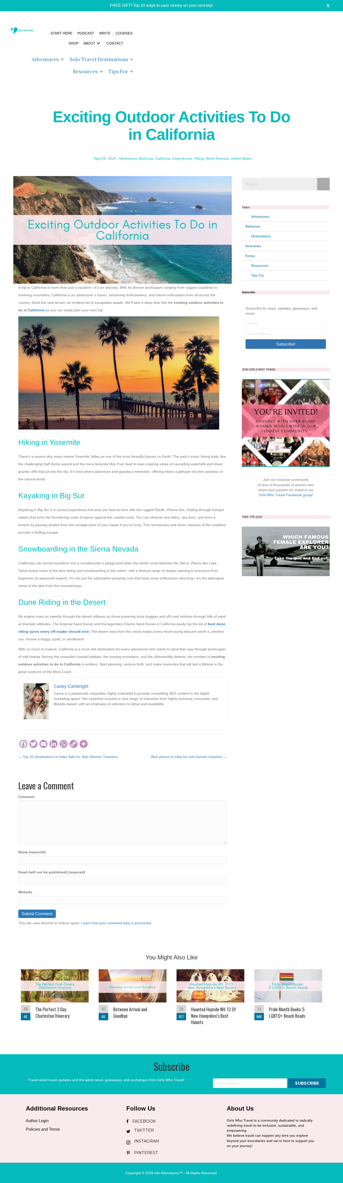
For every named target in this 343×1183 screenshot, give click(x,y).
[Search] (323, 184)
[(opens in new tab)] (286, 551)
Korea (250, 256)
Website (25, 892)
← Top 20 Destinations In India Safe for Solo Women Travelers (68, 757)
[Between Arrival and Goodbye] (132, 1000)
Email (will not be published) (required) (51, 872)
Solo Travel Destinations (99, 59)
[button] (158, 5)
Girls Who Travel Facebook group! (286, 495)
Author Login (37, 1121)
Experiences (182, 158)
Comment (26, 797)
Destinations (261, 236)
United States (241, 158)
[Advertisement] (239, 53)
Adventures (45, 59)
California (162, 158)
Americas (146, 158)
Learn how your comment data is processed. (116, 923)
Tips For (118, 71)
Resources (85, 71)
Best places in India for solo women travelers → (189, 757)
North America (217, 158)
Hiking (199, 158)
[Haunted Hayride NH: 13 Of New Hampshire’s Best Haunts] (210, 1000)
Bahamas (252, 226)
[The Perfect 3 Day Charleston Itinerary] (54, 1000)
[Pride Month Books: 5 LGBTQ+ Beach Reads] (288, 1000)
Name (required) (32, 852)
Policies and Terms (43, 1129)
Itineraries (253, 246)
